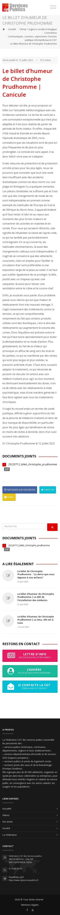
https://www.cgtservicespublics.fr (24, 880)
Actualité (6, 808)
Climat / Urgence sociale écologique (38, 29)
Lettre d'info (35, 655)
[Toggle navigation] (53, 7)
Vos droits (7, 821)
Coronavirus (50, 32)
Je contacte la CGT (34, 686)
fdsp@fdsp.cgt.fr (16, 877)
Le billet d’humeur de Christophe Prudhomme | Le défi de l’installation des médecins (35, 597)
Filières (6, 815)
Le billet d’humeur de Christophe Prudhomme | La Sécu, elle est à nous (35, 619)
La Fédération (9, 834)
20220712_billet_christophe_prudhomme (32, 464)
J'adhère (34, 671)
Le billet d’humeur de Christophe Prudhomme (33, 43)
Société (12, 29)
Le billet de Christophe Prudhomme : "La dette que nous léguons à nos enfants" (35, 574)
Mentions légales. (30, 904)
